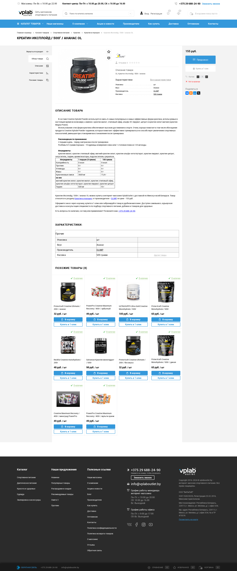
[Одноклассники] (191, 93)
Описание (39, 66)
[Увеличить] (83, 74)
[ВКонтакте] (187, 93)
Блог (89, 494)
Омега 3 (54, 500)
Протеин (55, 505)
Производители (131, 23)
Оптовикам (193, 23)
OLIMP (156, 91)
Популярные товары (60, 483)
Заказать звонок (143, 477)
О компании (78, 23)
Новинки (55, 477)
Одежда (20, 494)
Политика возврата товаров (100, 533)
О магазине (92, 539)
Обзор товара (37, 58)
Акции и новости (105, 23)
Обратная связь (94, 550)
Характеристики (36, 73)
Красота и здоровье (26, 488)
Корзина (211, 567)
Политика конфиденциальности (102, 528)
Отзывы (91, 544)
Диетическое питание (27, 483)
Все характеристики (160, 79)
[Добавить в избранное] (108, 51)
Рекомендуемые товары (62, 494)
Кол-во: (192, 76)
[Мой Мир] (194, 93)
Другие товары (160, 255)
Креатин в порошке (83, 198)
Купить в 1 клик (68, 324)
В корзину (70, 319)
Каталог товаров (30, 23)
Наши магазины (55, 23)
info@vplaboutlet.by (146, 484)
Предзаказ (202, 59)
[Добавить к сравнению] (108, 57)
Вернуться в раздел (34, 51)
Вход (147, 14)
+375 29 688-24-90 (127, 211)
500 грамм (157, 94)
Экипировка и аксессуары (29, 500)
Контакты (213, 23)
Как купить (154, 23)
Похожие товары (36, 80)
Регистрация (156, 14)
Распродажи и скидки (61, 488)
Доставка (174, 23)
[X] (198, 93)
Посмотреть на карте (188, 519)
